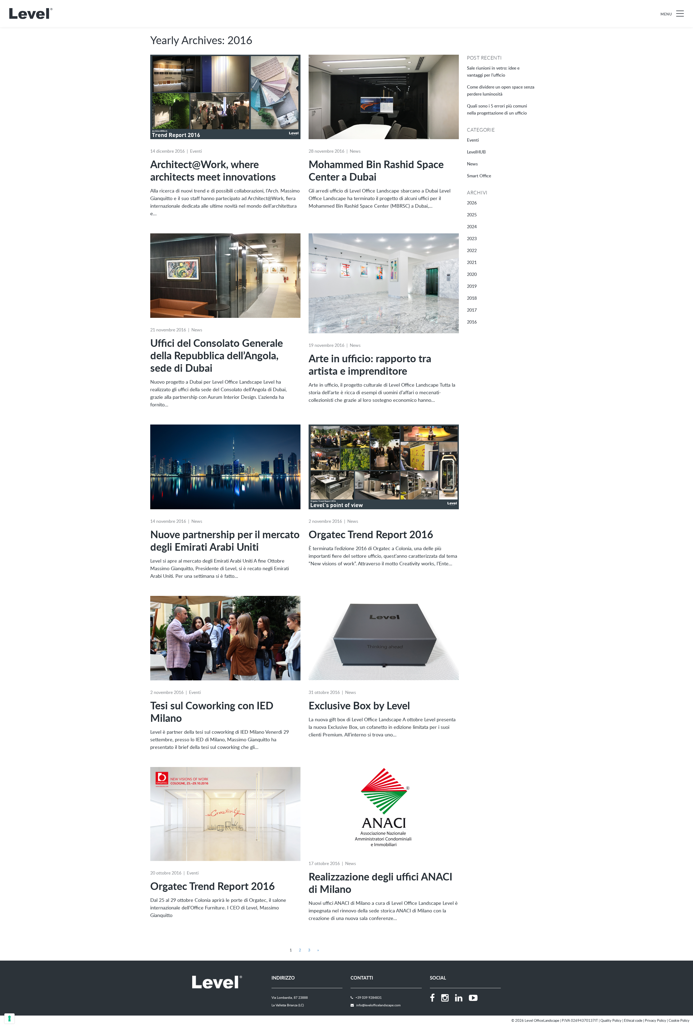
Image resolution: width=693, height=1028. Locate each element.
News (355, 151)
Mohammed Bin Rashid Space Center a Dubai (376, 170)
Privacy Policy (655, 1020)
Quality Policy (611, 1020)
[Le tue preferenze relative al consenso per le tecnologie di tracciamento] (9, 1018)
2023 (472, 239)
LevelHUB (476, 152)
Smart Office (479, 176)
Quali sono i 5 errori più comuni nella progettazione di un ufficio (497, 109)
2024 (472, 227)
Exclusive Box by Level (359, 705)
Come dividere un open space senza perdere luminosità (500, 90)
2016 (472, 322)
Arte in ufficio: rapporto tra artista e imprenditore (370, 364)
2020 (472, 274)
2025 (472, 215)
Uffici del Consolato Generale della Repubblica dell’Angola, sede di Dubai (216, 355)
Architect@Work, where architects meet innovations (213, 170)
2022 (472, 250)
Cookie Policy (679, 1020)
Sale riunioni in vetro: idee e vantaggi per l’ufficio (493, 71)
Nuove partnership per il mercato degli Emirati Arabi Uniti (225, 540)
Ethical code (633, 1020)
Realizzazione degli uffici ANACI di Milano (380, 882)
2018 (472, 298)
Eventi (196, 151)
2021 (472, 262)
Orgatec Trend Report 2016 (371, 534)
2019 (472, 286)
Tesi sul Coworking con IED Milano (211, 711)
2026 (472, 203)
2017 (472, 310)
